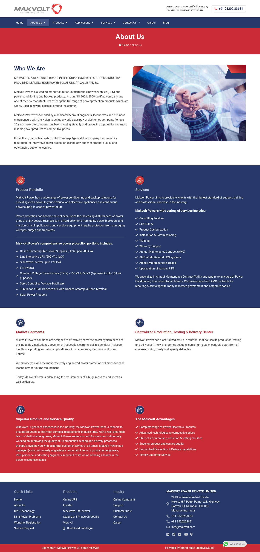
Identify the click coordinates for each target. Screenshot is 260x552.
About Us (36, 22)
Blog (166, 22)
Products (58, 22)
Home (19, 22)
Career (151, 22)
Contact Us (130, 22)
